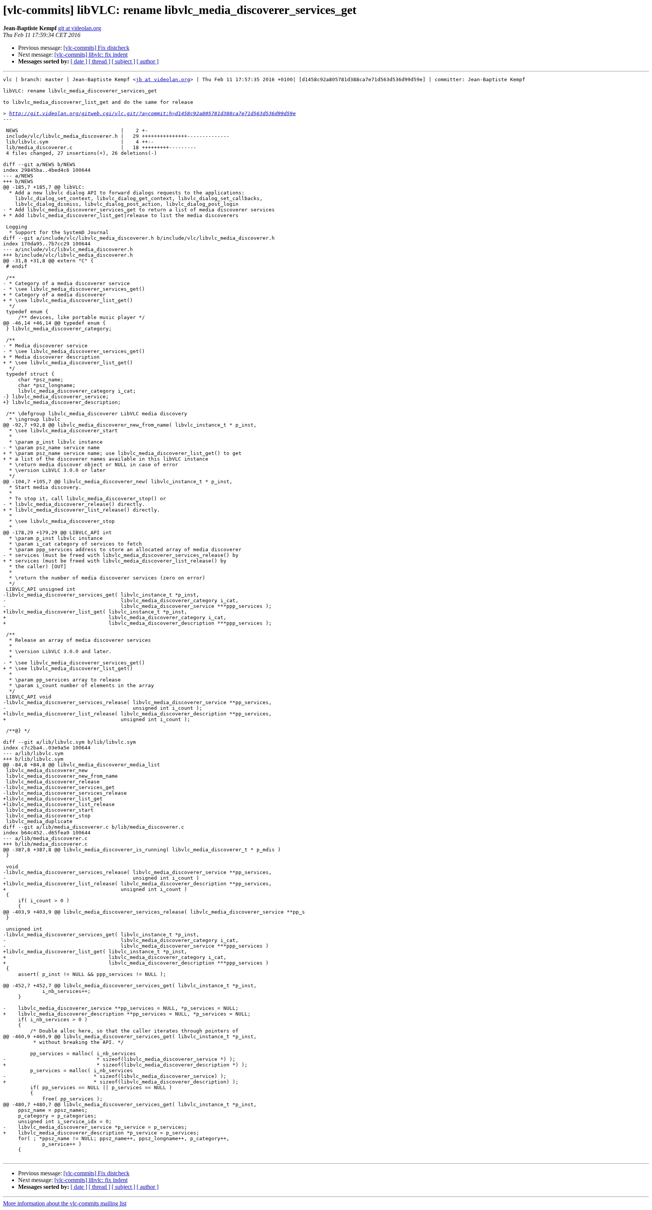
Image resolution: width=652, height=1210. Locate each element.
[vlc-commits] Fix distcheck (96, 48)
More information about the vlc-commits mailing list (64, 1203)
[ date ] (79, 61)
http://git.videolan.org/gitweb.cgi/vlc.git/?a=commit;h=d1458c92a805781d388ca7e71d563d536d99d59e (152, 113)
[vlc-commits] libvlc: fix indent (91, 54)
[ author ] (147, 61)
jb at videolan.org (163, 79)
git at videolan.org (79, 28)
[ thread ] (99, 61)
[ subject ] (123, 61)
